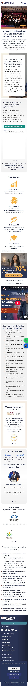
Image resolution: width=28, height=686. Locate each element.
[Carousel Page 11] (16, 524)
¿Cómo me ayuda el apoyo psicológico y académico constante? (14, 591)
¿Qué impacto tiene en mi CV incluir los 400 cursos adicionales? (14, 605)
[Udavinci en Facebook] (2, 630)
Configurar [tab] (14, 668)
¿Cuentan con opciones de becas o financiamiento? (14, 586)
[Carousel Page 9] (13, 524)
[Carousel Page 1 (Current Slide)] (12, 443)
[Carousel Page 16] (23, 524)
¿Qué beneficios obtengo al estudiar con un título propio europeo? (14, 577)
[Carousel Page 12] (17, 524)
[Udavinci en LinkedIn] (9, 630)
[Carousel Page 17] (24, 524)
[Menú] (25, 3)
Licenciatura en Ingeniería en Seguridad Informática (12, 139)
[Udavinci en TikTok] (12, 630)
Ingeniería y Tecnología (10, 130)
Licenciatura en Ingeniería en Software (15, 136)
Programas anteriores (7, 660)
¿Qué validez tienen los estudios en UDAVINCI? (14, 555)
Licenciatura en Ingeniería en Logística (15, 131)
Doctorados (6, 642)
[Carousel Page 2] (13, 160)
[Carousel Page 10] (14, 524)
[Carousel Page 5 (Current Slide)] (7, 524)
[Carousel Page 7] (10, 524)
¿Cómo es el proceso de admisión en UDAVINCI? (15, 600)
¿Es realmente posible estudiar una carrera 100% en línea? (14, 572)
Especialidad (6, 645)
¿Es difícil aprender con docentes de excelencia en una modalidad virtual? (15, 609)
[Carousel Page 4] (16, 160)
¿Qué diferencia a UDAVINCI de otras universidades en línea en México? (14, 582)
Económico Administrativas (12, 145)
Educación (7, 148)
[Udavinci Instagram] (6, 630)
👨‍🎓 (25, 346)
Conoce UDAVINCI (6, 654)
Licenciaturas (6, 636)
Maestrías (5, 639)
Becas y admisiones (6, 657)
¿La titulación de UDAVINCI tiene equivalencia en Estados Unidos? (13, 595)
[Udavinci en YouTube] (16, 630)
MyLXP (14, 623)
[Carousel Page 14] (20, 524)
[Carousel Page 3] (14, 160)
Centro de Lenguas (8, 650)
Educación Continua (8, 648)
